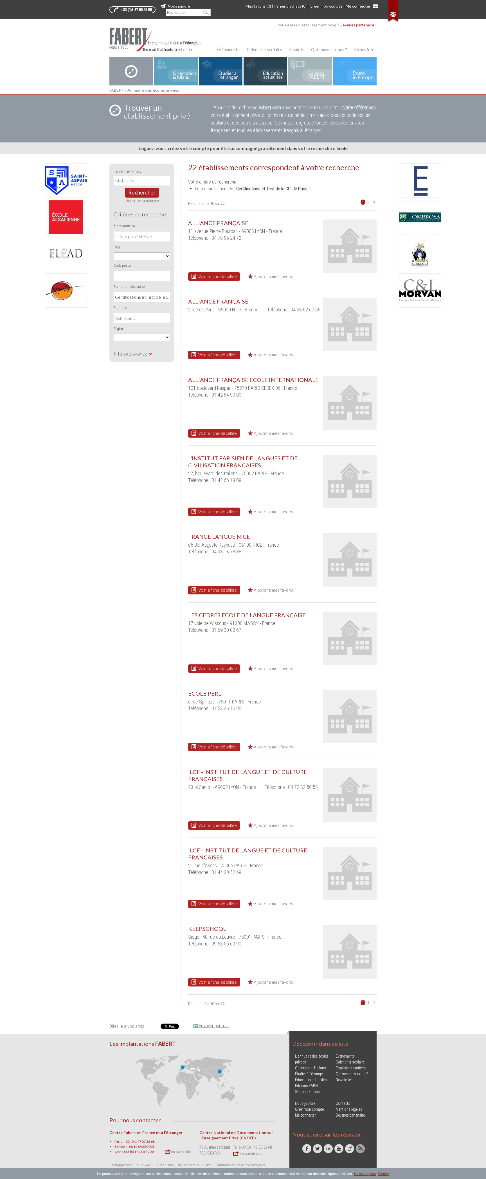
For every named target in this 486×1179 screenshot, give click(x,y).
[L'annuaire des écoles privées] (131, 71)
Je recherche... (128, 171)
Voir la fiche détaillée (217, 276)
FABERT (116, 90)
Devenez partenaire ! (358, 24)
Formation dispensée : (130, 286)
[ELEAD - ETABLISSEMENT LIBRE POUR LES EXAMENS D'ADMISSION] (66, 254)
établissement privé (157, 111)
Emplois (296, 49)
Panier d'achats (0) (290, 6)
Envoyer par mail (213, 1025)
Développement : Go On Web (130, 1165)
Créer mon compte (326, 6)
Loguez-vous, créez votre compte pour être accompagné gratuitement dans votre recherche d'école (243, 148)
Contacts (343, 1103)
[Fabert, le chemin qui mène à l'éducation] (158, 39)
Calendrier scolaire (264, 49)
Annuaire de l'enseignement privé (241, 1165)
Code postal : (123, 265)
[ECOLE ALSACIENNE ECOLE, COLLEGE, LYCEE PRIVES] (66, 217)
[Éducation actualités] (265, 71)
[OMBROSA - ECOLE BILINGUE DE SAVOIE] (420, 217)
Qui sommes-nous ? (329, 49)
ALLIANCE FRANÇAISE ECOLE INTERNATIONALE (253, 379)
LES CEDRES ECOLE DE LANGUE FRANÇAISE (247, 615)
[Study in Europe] (355, 71)
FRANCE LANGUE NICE (219, 536)
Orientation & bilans (310, 1068)
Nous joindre (178, 6)
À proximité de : (125, 226)
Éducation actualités (311, 1080)
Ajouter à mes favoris (273, 276)
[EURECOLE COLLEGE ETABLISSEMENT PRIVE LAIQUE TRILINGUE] (420, 181)
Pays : (118, 247)
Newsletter (344, 1080)
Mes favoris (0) (258, 6)
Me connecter (358, 6)
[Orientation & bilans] (176, 71)
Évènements (228, 49)
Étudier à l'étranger (309, 1074)
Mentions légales (349, 1109)
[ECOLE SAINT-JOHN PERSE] (66, 290)
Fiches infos (365, 49)
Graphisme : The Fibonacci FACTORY (184, 1165)
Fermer (383, 1173)
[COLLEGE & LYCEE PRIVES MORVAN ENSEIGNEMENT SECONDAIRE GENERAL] (420, 290)
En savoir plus (181, 1151)
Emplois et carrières (351, 1068)
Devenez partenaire (350, 1115)
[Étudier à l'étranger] (220, 71)
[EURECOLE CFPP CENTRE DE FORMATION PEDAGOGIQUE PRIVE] (420, 254)
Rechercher (142, 192)
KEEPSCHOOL (207, 928)
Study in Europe (307, 1091)
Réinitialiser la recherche (142, 201)
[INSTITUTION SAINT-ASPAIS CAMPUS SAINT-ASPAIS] (66, 181)
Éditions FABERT (308, 1085)
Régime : (120, 329)
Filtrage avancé (131, 353)
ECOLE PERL (204, 693)
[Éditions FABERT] (310, 71)
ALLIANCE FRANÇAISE (218, 222)
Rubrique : (121, 308)
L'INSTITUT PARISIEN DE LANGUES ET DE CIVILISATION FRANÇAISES (243, 462)
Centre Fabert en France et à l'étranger (146, 1132)
